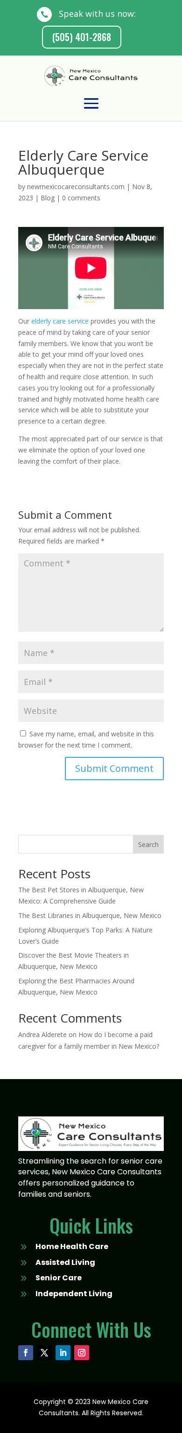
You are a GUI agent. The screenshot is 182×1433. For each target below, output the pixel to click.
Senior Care (58, 1277)
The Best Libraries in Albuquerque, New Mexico (89, 915)
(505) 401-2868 (81, 37)
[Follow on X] (44, 1352)
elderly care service (60, 321)
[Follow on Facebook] (25, 1352)
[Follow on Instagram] (81, 1352)
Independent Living (73, 1293)
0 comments (81, 197)
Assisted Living (65, 1262)
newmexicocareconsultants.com (76, 186)
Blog (48, 197)
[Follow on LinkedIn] (63, 1352)
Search (148, 844)
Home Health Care (71, 1246)
